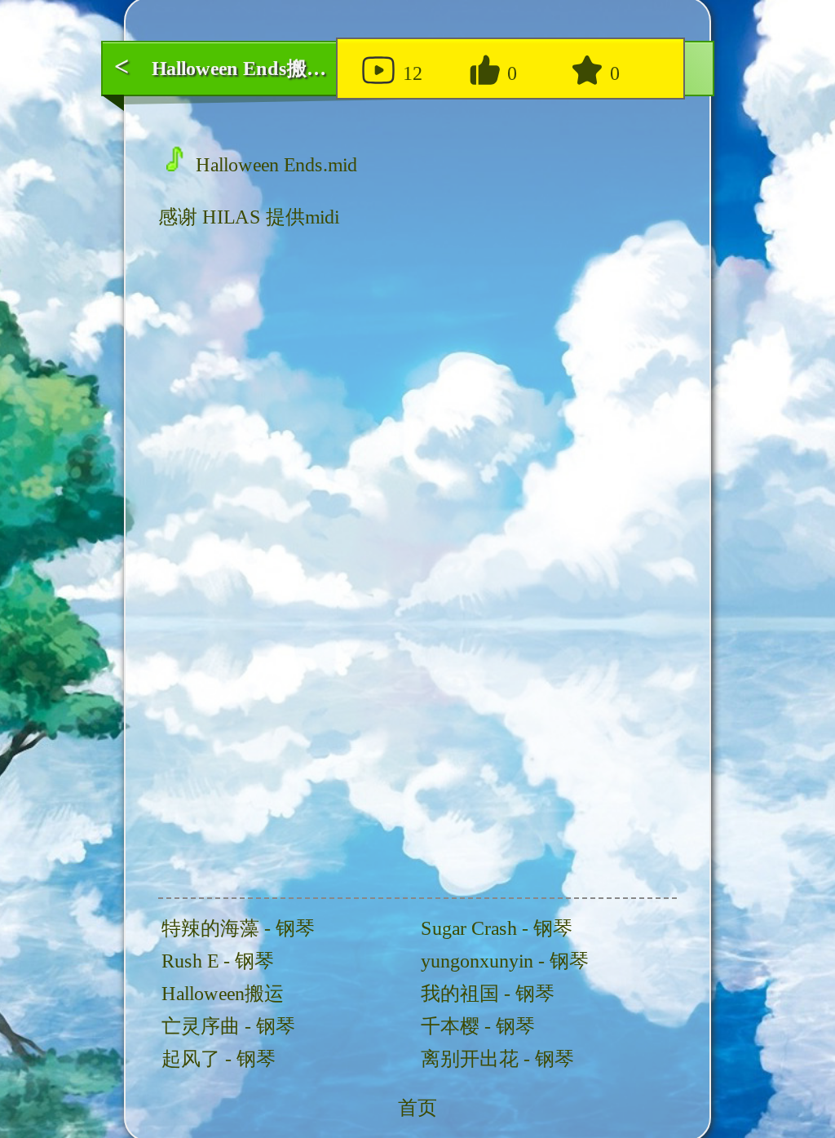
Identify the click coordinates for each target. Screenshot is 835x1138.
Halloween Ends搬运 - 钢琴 (267, 68)
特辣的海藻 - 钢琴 (238, 928)
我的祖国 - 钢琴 (487, 993)
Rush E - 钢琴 (217, 961)
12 (410, 73)
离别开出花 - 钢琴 (497, 1058)
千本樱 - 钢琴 (478, 1026)
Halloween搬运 (222, 993)
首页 (417, 1107)
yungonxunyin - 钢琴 (505, 961)
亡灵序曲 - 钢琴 (228, 1026)
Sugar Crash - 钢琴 (496, 928)
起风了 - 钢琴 (218, 1058)
